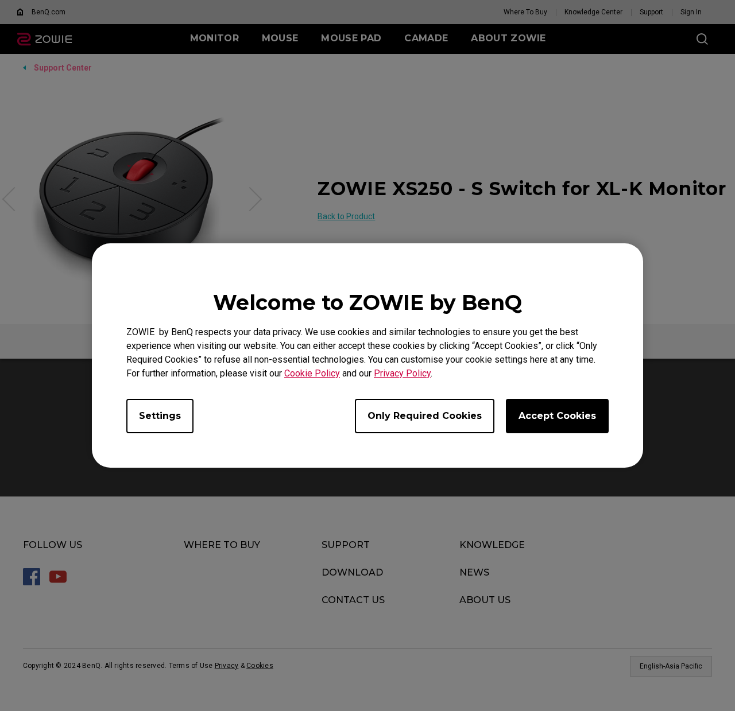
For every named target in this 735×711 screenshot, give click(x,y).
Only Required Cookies (425, 415)
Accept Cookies (557, 415)
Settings (160, 415)
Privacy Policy (402, 373)
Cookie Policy (312, 373)
